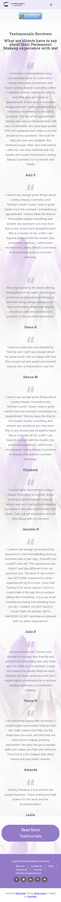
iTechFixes (32, 896)
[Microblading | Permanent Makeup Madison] (14, 5)
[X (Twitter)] (45, 879)
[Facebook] (16, 879)
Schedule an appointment (28, 873)
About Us (20, 866)
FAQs (50, 866)
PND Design (20, 893)
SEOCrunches (40, 893)
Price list (38, 870)
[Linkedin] (30, 879)
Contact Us (36, 866)
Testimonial (21, 870)
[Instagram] (23, 879)
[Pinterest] (38, 879)
